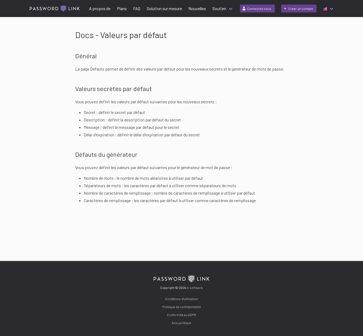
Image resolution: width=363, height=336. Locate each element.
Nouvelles (197, 8)
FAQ (136, 8)
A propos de (100, 8)
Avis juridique (181, 323)
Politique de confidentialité (181, 307)
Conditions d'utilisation (181, 299)
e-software (195, 287)
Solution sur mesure (164, 8)
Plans (122, 8)
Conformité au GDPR (181, 315)
